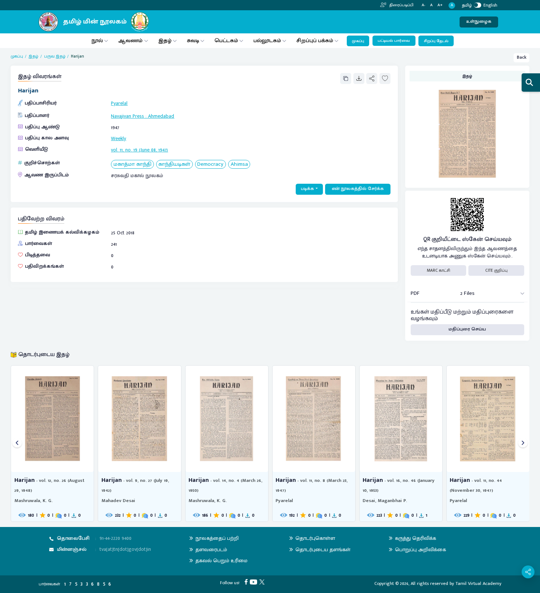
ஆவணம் (131, 40)
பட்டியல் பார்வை (394, 40)
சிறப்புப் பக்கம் (314, 40)
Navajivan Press (127, 116)
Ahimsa (239, 164)
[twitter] (263, 582)
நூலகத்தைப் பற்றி (217, 538)
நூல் (97, 40)
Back (521, 57)
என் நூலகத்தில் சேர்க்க (358, 189)
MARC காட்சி (438, 270)
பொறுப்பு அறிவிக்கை (420, 549)
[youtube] (254, 582)
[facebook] (247, 582)
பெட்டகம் (226, 40)
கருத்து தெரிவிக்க (415, 538)
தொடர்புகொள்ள (315, 538)
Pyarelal (119, 103)
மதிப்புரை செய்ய (467, 329)
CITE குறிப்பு (496, 270)
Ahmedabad (161, 116)
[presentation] (17, 443)
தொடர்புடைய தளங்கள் (322, 549)
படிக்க (307, 189)
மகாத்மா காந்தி (132, 164)
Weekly (118, 138)
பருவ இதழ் (54, 56)
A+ (440, 5)
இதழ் (165, 40)
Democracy (210, 164)
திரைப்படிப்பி (401, 5)
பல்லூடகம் (267, 40)
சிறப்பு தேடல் (436, 41)
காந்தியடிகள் (174, 164)
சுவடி (193, 40)
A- (423, 5)
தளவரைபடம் (211, 549)
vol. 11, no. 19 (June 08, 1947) (139, 150)
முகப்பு (358, 41)
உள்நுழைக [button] (479, 21)
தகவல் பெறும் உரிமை (221, 560)
